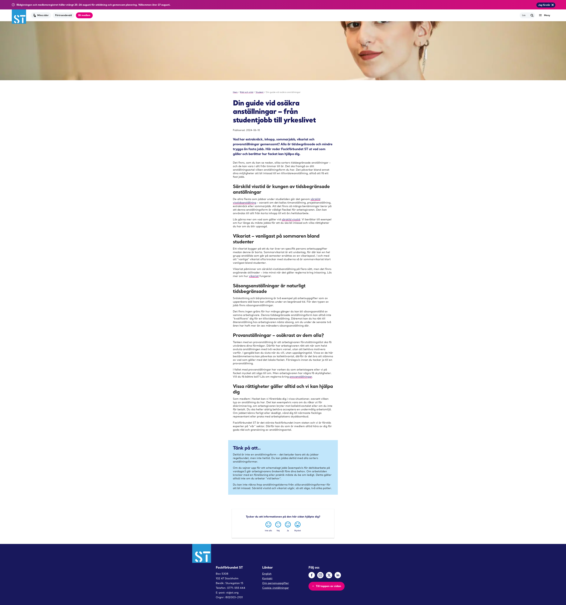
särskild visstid (291, 219)
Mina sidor (43, 15)
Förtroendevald (63, 15)
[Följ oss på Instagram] (320, 575)
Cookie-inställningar (275, 588)
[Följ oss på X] (329, 575)
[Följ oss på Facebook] (311, 575)
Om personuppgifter (275, 583)
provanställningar (300, 376)
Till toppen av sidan (328, 586)
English (267, 573)
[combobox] (525, 15)
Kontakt (267, 578)
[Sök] (532, 15)
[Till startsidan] (19, 16)
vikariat (254, 276)
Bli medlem (84, 15)
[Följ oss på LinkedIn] (337, 575)
